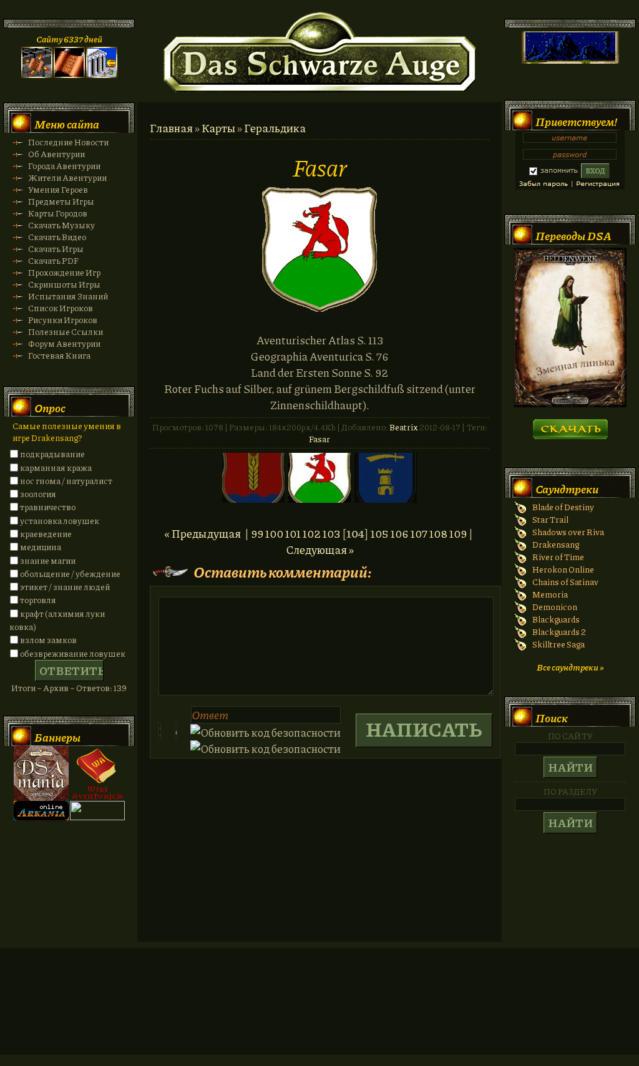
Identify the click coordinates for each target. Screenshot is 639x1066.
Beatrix (403, 427)
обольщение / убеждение (70, 573)
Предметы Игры (61, 201)
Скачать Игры (56, 248)
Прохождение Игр (64, 272)
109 (458, 533)
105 (380, 533)
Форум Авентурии (64, 343)
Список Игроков (60, 308)
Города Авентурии (64, 166)
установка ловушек (59, 520)
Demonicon (554, 607)
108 (438, 533)
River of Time (558, 557)
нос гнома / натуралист (66, 481)
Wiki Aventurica (97, 773)
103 (331, 533)
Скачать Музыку (61, 225)
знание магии (48, 560)
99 (257, 533)
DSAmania (41, 773)
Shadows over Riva (568, 532)
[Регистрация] (69, 74)
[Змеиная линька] (570, 404)
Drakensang (555, 544)
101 (293, 533)
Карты (218, 128)
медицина (40, 547)
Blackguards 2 (559, 631)
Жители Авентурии (67, 177)
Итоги (23, 688)
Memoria (550, 594)
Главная (171, 128)
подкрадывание (52, 454)
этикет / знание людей (65, 587)
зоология (38, 494)
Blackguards (556, 619)
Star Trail (550, 519)
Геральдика (275, 128)
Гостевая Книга (59, 355)
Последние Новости (68, 142)
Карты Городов (57, 213)
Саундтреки (566, 489)
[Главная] (36, 74)
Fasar (319, 439)
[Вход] (101, 74)
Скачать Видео (57, 237)
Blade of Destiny (563, 507)
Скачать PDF (53, 260)
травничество (48, 507)
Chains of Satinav (565, 582)
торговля (38, 600)
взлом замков (48, 640)
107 (419, 533)
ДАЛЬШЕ (570, 425)
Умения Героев (58, 189)
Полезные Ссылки (65, 331)
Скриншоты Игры (64, 284)
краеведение (46, 534)
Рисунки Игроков (62, 320)
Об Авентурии (56, 154)
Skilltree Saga (558, 644)
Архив (56, 688)
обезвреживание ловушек (72, 653)
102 (312, 533)
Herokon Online (563, 569)
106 (400, 533)
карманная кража (56, 467)
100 (274, 533)
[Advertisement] (319, 1014)
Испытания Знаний (68, 296)
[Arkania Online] (41, 817)
